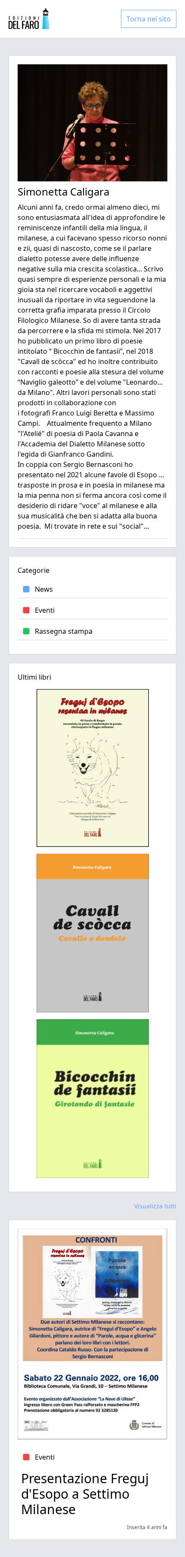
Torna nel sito (148, 19)
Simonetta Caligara (63, 191)
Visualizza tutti (155, 1206)
